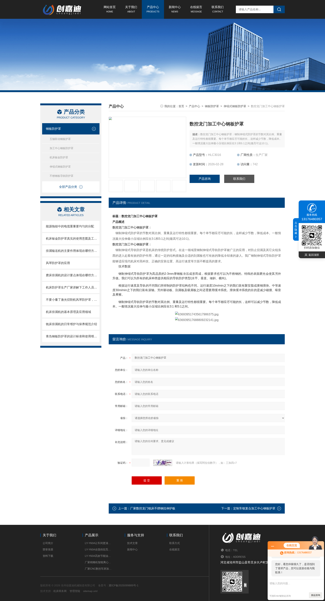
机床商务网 (60, 591)
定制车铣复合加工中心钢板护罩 (254, 508)
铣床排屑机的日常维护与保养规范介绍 (71, 324)
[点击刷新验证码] (162, 463)
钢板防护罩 (53, 128)
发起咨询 (315, 595)
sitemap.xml (90, 591)
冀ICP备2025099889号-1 (123, 585)
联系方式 (174, 543)
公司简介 (48, 543)
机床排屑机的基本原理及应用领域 (68, 311)
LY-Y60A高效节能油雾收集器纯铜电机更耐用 (99, 555)
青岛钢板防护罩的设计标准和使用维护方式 (72, 336)
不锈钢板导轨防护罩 (61, 175)
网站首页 (110, 9)
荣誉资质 (48, 549)
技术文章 (132, 543)
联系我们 (218, 9)
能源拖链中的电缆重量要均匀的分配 (70, 226)
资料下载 (48, 555)
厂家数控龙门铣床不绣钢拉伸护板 (152, 508)
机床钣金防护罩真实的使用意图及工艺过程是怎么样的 (72, 238)
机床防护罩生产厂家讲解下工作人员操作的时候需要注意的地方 (72, 287)
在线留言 (196, 9)
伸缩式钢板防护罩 (60, 166)
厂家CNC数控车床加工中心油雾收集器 (99, 568)
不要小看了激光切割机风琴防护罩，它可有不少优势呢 (72, 299)
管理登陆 (75, 591)
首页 (181, 106)
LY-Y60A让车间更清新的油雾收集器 (99, 543)
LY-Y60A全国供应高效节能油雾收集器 (99, 549)
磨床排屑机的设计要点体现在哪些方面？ (72, 275)
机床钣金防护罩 (59, 157)
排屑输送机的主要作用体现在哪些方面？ (72, 250)
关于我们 (131, 9)
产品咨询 (205, 178)
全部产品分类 (68, 186)
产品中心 (153, 9)
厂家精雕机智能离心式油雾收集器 (99, 562)
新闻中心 (175, 9)
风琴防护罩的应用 (58, 263)
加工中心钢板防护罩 (61, 148)
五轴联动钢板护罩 (60, 138)
